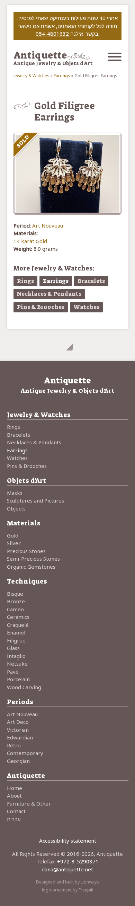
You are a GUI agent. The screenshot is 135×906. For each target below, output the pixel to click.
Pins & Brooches (40, 307)
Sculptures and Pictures (35, 500)
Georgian (18, 760)
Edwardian (20, 737)
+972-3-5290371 (78, 861)
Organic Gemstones (31, 566)
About (14, 795)
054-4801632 (52, 33)
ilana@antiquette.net (67, 869)
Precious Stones (26, 551)
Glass (13, 648)
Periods (20, 702)
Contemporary (25, 752)
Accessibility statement (67, 840)
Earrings (62, 76)
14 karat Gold (30, 241)
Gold (12, 535)
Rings (25, 281)
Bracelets (91, 281)
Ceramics (18, 616)
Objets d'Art (26, 480)
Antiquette (40, 55)
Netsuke (17, 663)
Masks (14, 492)
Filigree (16, 640)
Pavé (13, 671)
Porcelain (18, 679)
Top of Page (67, 344)
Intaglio (16, 655)
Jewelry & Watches (32, 76)
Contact (16, 811)
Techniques (27, 581)
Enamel (16, 632)
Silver (14, 543)
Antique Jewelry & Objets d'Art (53, 63)
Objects (16, 508)
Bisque (15, 593)
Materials (23, 523)
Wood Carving (24, 687)
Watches (86, 307)
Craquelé (18, 624)
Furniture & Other (29, 803)
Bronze (16, 601)
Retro (14, 745)
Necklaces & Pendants (49, 293)
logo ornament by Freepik (67, 890)
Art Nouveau (47, 225)
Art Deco (18, 721)
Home (14, 787)
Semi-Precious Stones (33, 558)
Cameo (15, 609)
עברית (14, 819)
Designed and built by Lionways (67, 882)
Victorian (18, 729)
